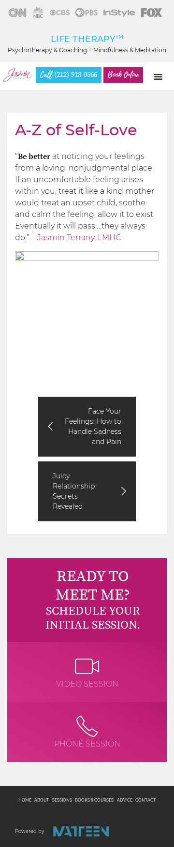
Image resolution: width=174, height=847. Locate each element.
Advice (124, 800)
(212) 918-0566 (68, 75)
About (41, 800)
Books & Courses (94, 800)
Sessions (62, 800)
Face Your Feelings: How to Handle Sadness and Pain (93, 426)
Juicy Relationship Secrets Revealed (74, 491)
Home (24, 800)
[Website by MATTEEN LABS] (81, 831)
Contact (145, 800)
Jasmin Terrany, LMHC (79, 237)
